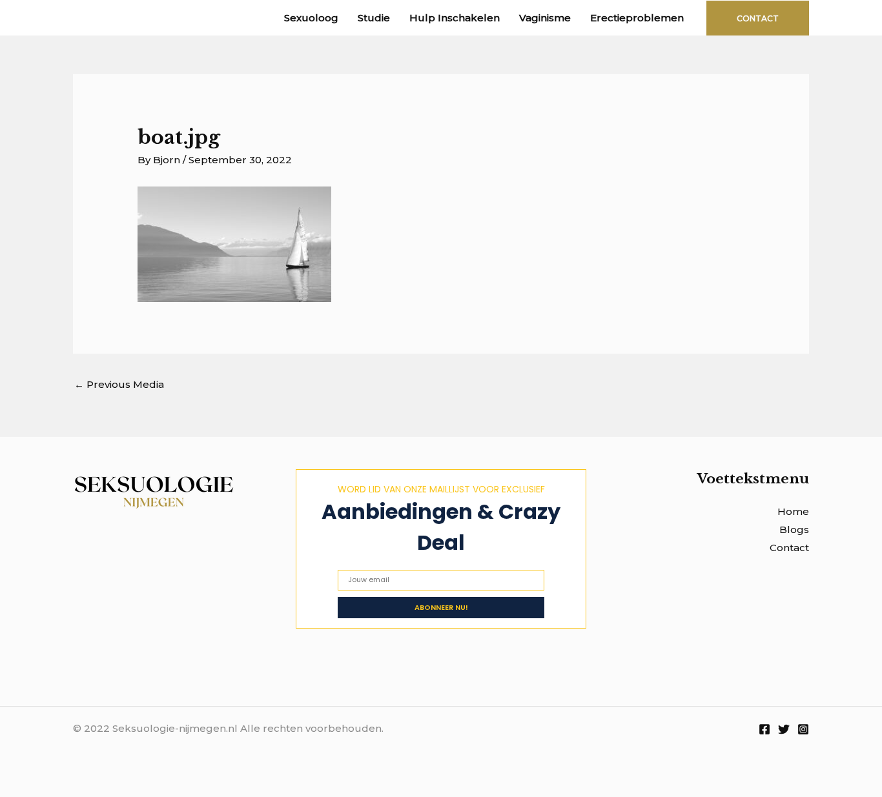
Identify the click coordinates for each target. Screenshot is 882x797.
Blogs (794, 529)
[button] (757, 18)
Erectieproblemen (637, 18)
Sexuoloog (311, 18)
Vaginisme (545, 18)
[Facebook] (764, 729)
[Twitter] (784, 729)
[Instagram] (803, 729)
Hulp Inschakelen (454, 18)
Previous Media (119, 384)
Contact (789, 547)
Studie (374, 18)
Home (793, 511)
